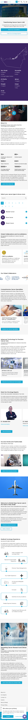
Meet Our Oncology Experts (14, 33)
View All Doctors (7, 431)
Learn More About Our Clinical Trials (11, 682)
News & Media (4, 702)
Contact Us (3, 697)
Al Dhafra (4, 79)
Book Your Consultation (14, 29)
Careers (2, 700)
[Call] (22, 1)
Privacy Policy (4, 705)
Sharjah (3, 84)
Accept (8, 716)
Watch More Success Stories (10, 471)
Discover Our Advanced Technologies (12, 381)
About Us (3, 692)
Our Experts (3, 695)
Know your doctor (5, 424)
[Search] (24, 1)
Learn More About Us (8, 184)
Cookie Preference (20, 716)
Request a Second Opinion (9, 525)
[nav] (26, 1)
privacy (5, 713)
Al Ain (2, 91)
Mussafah (18, 70)
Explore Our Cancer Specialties (10, 329)
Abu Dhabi (4, 70)
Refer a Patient (6, 528)
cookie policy (11, 713)
